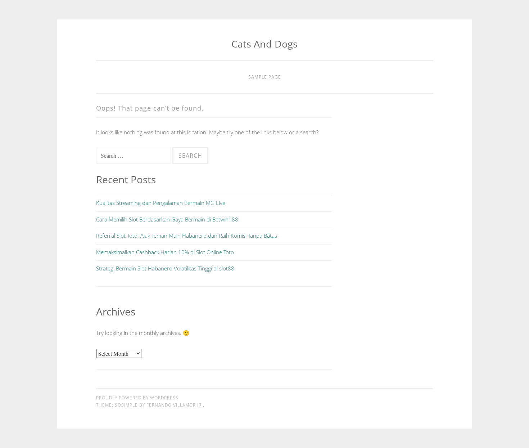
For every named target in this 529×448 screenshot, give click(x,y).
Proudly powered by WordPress (137, 398)
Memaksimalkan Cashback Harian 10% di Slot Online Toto (165, 252)
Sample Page (264, 77)
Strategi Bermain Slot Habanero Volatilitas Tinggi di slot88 (165, 268)
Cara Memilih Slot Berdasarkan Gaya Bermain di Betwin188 (167, 219)
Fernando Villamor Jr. (174, 405)
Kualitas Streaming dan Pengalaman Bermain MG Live (160, 202)
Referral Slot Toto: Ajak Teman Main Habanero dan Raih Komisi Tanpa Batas (186, 235)
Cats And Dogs (264, 43)
